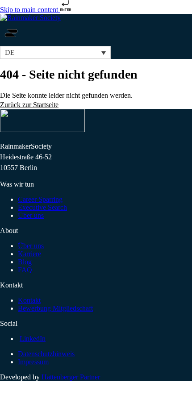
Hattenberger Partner (71, 377)
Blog (25, 262)
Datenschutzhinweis (46, 354)
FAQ (25, 270)
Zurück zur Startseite (29, 104)
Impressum (33, 362)
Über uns (31, 215)
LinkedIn (33, 338)
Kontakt (29, 300)
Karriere (29, 254)
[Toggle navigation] (11, 42)
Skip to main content (30, 9)
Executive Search (42, 207)
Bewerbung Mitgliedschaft (55, 308)
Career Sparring (40, 199)
